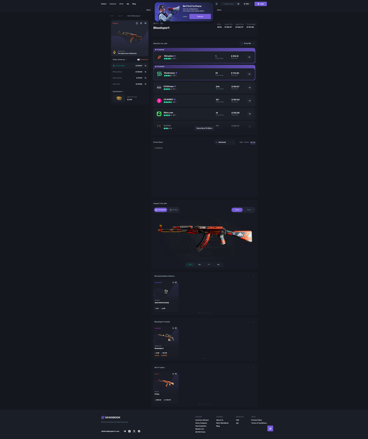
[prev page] (249, 276)
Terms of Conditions (259, 423)
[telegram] (124, 431)
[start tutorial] (216, 4)
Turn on (200, 16)
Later (185, 16)
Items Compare (201, 423)
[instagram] (129, 431)
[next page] (253, 276)
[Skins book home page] (121, 417)
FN (190, 264)
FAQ (237, 420)
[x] (134, 431)
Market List (199, 429)
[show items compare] (270, 428)
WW (218, 264)
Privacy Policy (256, 420)
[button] (145, 23)
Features (113, 4)
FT (209, 264)
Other (121, 4)
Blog (134, 4)
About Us (219, 420)
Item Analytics (200, 426)
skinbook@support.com (110, 431)
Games (103, 4)
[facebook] (139, 431)
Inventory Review (202, 420)
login (262, 4)
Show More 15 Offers (204, 128)
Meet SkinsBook (222, 423)
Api (128, 4)
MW (199, 264)
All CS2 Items (200, 432)
